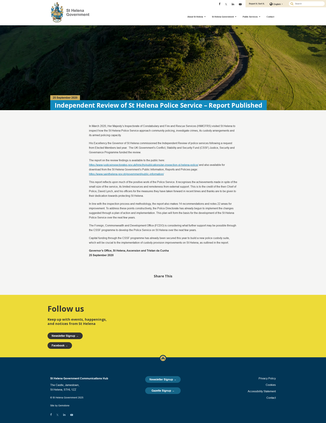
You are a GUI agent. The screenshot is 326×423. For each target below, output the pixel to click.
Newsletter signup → (65, 335)
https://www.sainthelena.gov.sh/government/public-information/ (126, 174)
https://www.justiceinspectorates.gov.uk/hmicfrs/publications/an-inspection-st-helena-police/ (143, 164)
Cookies (271, 384)
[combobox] (308, 3)
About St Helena (195, 16)
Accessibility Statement (262, 391)
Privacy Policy (267, 378)
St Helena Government (223, 16)
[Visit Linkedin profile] (233, 4)
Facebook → (60, 345)
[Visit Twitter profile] (226, 4)
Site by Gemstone (59, 405)
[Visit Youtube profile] (240, 4)
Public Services (250, 16)
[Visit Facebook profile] (219, 4)
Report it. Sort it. (257, 3)
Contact (270, 16)
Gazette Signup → (163, 390)
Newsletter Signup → (162, 379)
